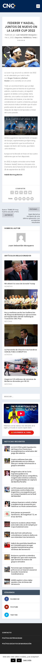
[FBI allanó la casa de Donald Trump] (21, 270)
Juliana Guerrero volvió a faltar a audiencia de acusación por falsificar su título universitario (24, 504)
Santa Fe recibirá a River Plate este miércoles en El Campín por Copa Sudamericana (24, 525)
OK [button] (13, 660)
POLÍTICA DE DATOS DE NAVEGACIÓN (16, 644)
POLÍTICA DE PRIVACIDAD (12, 638)
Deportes (18, 37)
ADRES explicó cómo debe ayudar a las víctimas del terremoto (21, 582)
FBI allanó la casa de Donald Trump (19, 284)
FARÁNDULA (27, 37)
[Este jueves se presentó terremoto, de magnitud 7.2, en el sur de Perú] (7, 514)
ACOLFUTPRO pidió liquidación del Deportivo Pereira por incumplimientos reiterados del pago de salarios (24, 450)
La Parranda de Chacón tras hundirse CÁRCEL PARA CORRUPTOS (20, 351)
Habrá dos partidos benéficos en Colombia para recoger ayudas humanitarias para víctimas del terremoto (23, 546)
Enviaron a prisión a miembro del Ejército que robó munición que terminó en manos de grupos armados (23, 558)
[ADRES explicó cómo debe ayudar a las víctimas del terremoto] (7, 581)
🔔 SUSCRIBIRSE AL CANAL (21, 432)
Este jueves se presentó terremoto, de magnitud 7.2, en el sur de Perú (24, 514)
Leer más (27, 660)
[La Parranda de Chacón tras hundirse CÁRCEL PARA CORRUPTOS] (21, 335)
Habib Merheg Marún (13, 175)
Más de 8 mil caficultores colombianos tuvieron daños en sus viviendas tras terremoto (24, 535)
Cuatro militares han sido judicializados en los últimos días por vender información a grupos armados (23, 462)
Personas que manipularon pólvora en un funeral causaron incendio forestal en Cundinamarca (24, 571)
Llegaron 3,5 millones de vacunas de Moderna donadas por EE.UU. (20, 380)
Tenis (34, 37)
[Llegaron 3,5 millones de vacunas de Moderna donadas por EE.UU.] (21, 367)
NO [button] (19, 660)
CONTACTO (7, 632)
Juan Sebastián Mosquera (26, 35)
